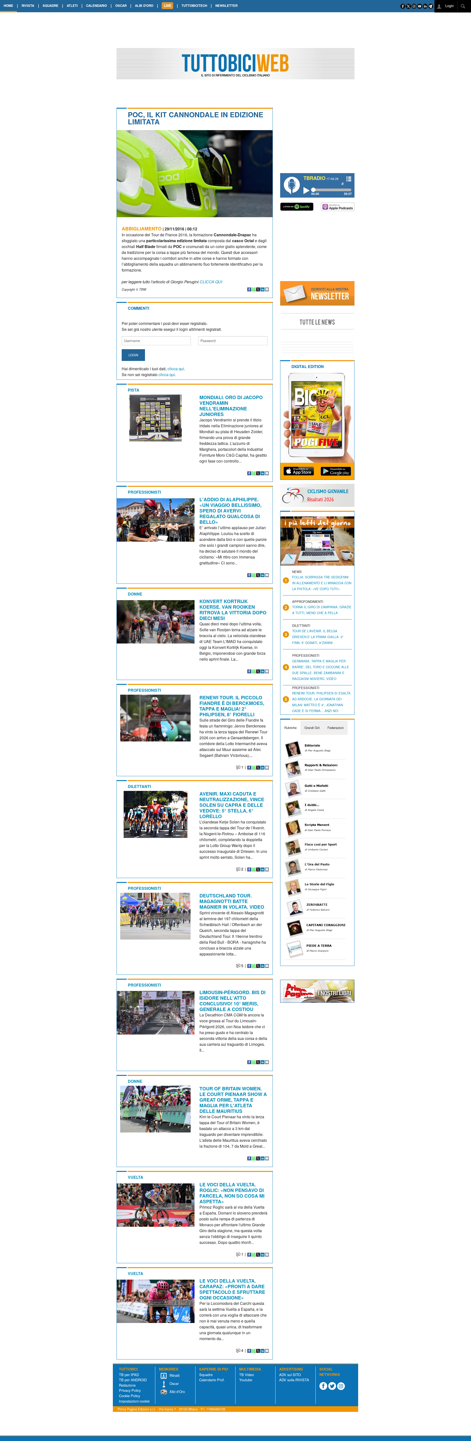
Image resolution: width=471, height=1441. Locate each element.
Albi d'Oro (177, 1391)
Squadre (206, 1374)
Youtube (245, 1379)
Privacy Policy (130, 1390)
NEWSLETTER (226, 5)
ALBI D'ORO (144, 5)
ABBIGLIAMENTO (142, 228)
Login (449, 5)
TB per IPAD (129, 1374)
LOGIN (133, 355)
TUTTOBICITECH (194, 5)
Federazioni (335, 727)
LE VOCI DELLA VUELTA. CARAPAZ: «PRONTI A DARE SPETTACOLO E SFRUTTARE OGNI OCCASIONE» (232, 1289)
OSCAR (121, 5)
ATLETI (72, 5)
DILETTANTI (139, 786)
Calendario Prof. (212, 1379)
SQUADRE (50, 5)
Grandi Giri (312, 727)
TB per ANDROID (133, 1379)
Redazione (127, 1385)
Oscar (174, 1383)
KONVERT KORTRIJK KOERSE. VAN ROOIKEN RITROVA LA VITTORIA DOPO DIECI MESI (232, 609)
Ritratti (174, 1375)
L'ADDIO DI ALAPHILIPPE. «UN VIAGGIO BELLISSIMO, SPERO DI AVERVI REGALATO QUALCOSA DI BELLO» (230, 510)
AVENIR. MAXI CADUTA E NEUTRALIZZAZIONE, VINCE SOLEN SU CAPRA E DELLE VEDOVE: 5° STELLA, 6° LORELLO (231, 805)
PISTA (133, 390)
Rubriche (290, 727)
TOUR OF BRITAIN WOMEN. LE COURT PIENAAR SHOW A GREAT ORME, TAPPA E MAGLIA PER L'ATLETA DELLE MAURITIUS (233, 1099)
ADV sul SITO (290, 1374)
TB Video (246, 1374)
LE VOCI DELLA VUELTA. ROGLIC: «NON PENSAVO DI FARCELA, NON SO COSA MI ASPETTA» (231, 1193)
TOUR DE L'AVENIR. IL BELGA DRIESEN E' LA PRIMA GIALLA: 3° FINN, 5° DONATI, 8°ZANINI (317, 637)
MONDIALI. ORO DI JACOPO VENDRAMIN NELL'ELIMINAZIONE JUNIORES (231, 405)
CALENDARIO (96, 5)
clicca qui (176, 368)
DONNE (135, 594)
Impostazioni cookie (134, 1401)
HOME (8, 5)
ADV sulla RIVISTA (294, 1379)
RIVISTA (28, 5)
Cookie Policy (129, 1395)
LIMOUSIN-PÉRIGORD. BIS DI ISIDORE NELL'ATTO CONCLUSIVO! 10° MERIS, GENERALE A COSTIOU (232, 1000)
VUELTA (135, 1177)
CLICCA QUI (211, 282)
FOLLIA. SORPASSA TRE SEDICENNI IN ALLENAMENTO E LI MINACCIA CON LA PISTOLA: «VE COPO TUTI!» (321, 583)
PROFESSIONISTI (144, 492)
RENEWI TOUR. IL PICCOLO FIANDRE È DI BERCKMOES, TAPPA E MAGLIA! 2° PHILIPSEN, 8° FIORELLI (231, 706)
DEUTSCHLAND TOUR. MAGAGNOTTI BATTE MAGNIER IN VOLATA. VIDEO (231, 901)
